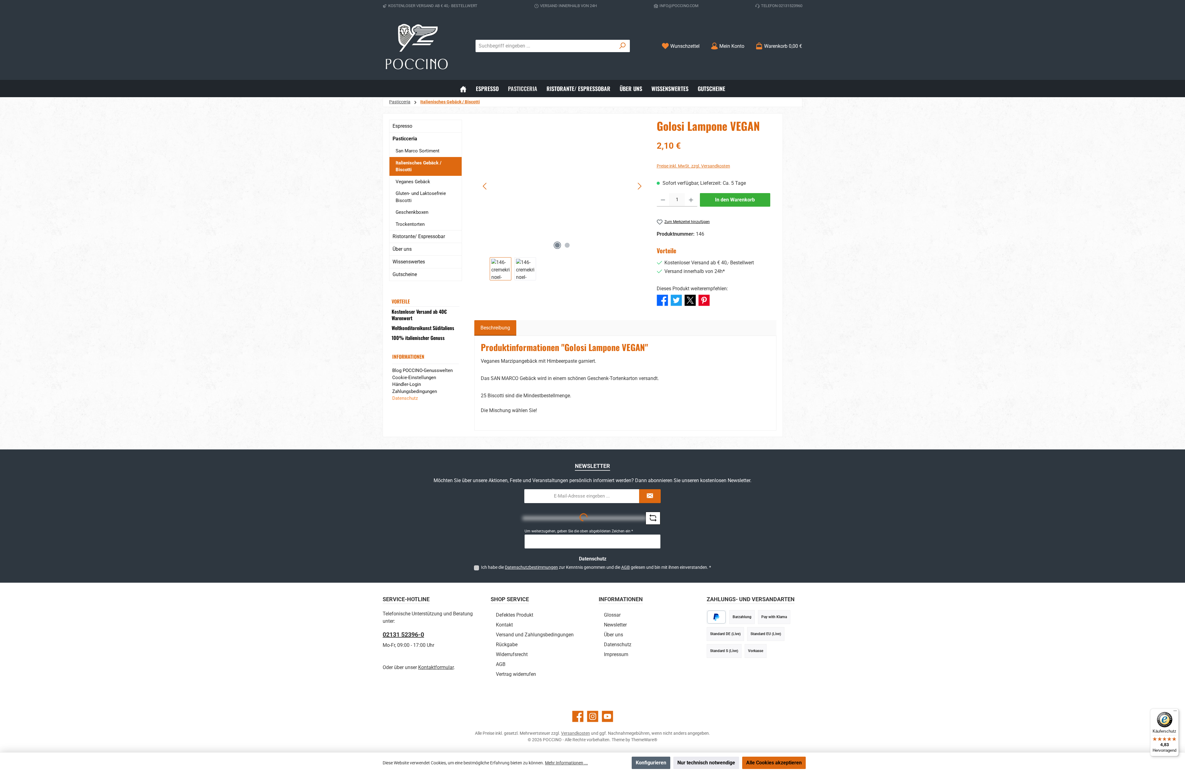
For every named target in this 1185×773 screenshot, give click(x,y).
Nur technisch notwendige (706, 763)
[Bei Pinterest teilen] (704, 300)
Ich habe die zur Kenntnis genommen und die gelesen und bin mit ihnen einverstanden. (596, 567)
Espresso (402, 126)
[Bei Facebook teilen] (662, 300)
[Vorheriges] (485, 186)
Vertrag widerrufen (516, 674)
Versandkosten (575, 733)
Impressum (616, 654)
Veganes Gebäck (413, 181)
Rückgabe (507, 644)
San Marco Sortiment (417, 151)
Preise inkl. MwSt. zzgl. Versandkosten (693, 165)
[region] (562, 200)
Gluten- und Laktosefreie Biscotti (421, 197)
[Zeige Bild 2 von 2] (567, 245)
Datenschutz (405, 398)
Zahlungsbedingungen (414, 391)
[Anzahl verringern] (663, 200)
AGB (625, 567)
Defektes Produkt (514, 615)
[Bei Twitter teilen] (676, 300)
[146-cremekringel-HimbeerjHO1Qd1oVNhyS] (562, 186)
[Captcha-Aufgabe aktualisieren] (653, 518)
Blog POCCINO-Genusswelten (422, 370)
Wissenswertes (409, 262)
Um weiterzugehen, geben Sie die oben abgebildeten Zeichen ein (579, 531)
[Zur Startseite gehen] (417, 46)
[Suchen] (622, 46)
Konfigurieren (651, 763)
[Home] (463, 88)
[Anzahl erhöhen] (691, 200)
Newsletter (615, 625)
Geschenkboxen (412, 212)
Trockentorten (410, 224)
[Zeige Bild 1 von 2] (557, 245)
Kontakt (504, 625)
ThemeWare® (644, 739)
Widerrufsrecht (512, 654)
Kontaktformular (436, 667)
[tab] (495, 328)
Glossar (612, 615)
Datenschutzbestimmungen (531, 567)
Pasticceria (405, 139)
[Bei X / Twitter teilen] (690, 300)
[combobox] (546, 46)
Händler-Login (406, 384)
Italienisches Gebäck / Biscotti (419, 166)
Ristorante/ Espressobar (419, 236)
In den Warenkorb (735, 200)
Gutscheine (405, 274)
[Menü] (1175, 712)
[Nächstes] (639, 186)
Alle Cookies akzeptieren (774, 763)
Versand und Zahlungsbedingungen (535, 635)
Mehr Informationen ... (566, 762)
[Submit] (650, 496)
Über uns (402, 249)
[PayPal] (716, 617)
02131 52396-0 (403, 634)
